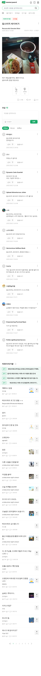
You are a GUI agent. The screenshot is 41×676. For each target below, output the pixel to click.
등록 (33, 121)
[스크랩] (34, 2)
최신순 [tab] (12, 128)
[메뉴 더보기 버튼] (3, 13)
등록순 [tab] (19, 128)
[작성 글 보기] (37, 2)
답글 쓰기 (20, 144)
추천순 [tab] (5, 128)
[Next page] (31, 643)
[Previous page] (10, 643)
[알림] (30, 2)
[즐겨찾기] (15, 364)
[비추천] (13, 144)
